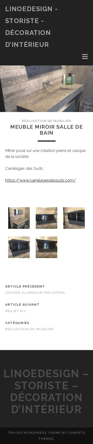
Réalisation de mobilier (46, 121)
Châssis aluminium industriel (35, 293)
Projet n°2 (15, 311)
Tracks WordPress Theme (34, 433)
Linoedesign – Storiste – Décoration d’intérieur (46, 391)
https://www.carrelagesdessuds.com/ (40, 180)
